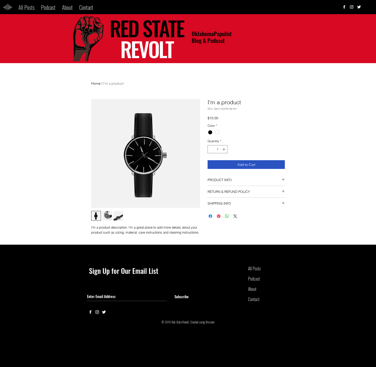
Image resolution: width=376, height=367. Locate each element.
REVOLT (146, 49)
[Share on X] (235, 216)
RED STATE (147, 28)
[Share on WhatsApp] (227, 216)
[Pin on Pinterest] (218, 216)
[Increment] (224, 149)
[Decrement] (211, 149)
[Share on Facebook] (210, 216)
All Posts (254, 268)
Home (96, 83)
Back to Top (7, 350)
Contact (253, 299)
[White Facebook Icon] (90, 312)
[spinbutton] (218, 149)
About (252, 289)
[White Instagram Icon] (351, 7)
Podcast (254, 278)
